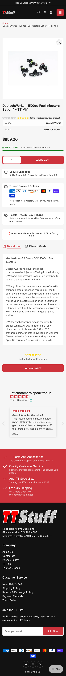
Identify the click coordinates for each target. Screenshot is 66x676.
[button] (9, 118)
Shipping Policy (11, 588)
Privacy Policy (10, 559)
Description (14, 246)
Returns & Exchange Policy (17, 592)
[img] (35, 397)
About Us (7, 551)
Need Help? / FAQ (12, 584)
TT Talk (6, 563)
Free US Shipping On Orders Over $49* (33, 3)
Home (5, 23)
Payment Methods (12, 596)
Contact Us (8, 555)
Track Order (9, 600)
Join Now (53, 631)
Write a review (33, 367)
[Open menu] (60, 12)
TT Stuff (36, 672)
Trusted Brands (11, 567)
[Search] (38, 12)
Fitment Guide (37, 246)
